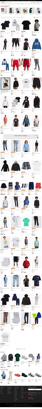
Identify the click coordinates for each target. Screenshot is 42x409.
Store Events (15, 396)
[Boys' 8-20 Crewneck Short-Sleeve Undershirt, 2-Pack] (5, 25)
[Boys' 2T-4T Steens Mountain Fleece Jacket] (4, 186)
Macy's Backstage (15, 391)
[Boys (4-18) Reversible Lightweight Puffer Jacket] (4, 375)
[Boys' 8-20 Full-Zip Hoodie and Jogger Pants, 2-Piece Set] (36, 299)
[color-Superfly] (4, 158)
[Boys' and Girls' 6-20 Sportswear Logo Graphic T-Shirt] (5, 102)
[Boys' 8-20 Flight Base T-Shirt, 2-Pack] (5, 299)
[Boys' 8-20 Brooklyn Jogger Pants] (36, 222)
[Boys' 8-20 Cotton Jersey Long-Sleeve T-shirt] (26, 262)
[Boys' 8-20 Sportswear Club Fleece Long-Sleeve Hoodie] (16, 83)
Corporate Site (22, 390)
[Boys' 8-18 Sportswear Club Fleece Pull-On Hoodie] (26, 121)
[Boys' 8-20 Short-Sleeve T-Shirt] (26, 25)
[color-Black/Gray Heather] (22, 310)
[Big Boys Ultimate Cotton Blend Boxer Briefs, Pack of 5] (10, 186)
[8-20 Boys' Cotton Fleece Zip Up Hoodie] (36, 25)
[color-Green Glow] (32, 253)
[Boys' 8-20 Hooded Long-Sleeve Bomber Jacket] (16, 166)
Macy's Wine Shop (15, 393)
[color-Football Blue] (25, 55)
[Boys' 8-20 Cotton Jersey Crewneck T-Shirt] (36, 121)
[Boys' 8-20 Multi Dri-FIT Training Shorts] (26, 65)
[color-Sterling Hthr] (17, 194)
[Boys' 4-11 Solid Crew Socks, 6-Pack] (24, 186)
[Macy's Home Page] (3, 2)
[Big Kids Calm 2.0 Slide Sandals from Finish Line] (17, 375)
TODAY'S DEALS (7, 0)
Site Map (22, 395)
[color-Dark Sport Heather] (32, 35)
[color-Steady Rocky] (11, 214)
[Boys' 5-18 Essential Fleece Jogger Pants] (16, 222)
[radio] (1, 36)
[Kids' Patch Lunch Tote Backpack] (10, 357)
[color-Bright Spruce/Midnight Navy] (21, 131)
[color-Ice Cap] (3, 158)
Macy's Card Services (9, 392)
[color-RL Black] (24, 272)
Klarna (1, 389)
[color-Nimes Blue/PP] (36, 194)
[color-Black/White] (22, 75)
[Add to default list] (6, 182)
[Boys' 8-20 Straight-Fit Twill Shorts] (38, 186)
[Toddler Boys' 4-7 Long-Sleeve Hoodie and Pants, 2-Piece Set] (16, 299)
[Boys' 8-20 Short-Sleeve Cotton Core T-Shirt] (36, 166)
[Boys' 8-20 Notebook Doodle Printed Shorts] (26, 166)
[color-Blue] (32, 57)
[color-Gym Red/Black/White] (21, 75)
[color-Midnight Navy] (13, 55)
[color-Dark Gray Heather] (12, 55)
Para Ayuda (1, 391)
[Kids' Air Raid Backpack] (4, 357)
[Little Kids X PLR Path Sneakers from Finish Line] (24, 375)
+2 (5, 367)
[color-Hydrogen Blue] (3, 113)
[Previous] (11, 64)
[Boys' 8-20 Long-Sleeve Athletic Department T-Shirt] (5, 242)
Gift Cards (8, 390)
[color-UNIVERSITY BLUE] (23, 36)
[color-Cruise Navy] (25, 272)
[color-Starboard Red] (35, 194)
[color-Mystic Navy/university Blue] (3, 234)
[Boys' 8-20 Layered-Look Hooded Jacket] (26, 299)
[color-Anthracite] (12, 233)
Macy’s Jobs (22, 393)
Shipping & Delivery (2, 393)
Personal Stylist (15, 394)
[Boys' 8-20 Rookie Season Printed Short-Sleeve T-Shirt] (16, 242)
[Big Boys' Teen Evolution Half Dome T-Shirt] (5, 44)
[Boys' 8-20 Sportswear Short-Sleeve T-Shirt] (26, 281)
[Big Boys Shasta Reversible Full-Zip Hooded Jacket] (36, 102)
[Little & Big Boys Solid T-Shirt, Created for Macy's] (17, 186)
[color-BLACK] (21, 36)
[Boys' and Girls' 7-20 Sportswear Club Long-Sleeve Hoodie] (5, 121)
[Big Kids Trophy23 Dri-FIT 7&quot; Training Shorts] (16, 65)
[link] (5, 34)
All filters (37, 135)
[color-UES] (12, 214)
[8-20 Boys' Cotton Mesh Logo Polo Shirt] (26, 222)
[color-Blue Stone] (13, 214)
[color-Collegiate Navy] (3, 194)
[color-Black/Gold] (21, 310)
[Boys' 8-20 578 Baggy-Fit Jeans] (5, 318)
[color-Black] (11, 55)
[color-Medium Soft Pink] (10, 366)
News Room (22, 394)
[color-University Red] (24, 55)
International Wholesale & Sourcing (24, 392)
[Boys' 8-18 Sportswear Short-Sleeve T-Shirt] (16, 121)
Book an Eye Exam (15, 398)
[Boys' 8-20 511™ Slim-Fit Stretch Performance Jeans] (5, 146)
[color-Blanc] (32, 177)
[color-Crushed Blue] (4, 194)
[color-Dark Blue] (23, 194)
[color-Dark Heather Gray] (28, 365)
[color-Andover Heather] (23, 272)
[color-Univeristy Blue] (13, 273)
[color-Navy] (17, 365)
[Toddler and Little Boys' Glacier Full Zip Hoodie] (36, 146)
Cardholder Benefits (9, 389)
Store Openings (15, 397)
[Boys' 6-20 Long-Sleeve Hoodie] (5, 166)
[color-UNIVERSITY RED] (22, 36)
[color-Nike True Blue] (23, 310)
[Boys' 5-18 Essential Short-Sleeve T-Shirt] (5, 202)
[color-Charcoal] (22, 194)
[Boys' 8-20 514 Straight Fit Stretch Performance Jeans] (16, 202)
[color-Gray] (21, 194)
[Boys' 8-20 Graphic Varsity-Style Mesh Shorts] (16, 262)
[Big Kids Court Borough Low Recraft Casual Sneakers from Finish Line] (38, 375)
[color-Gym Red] (12, 273)
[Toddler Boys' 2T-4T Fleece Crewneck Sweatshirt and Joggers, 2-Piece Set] (31, 357)
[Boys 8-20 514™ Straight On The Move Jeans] (16, 146)
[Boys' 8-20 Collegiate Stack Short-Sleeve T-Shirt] (36, 281)
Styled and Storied (22, 397)
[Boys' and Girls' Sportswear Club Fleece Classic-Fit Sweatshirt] (36, 202)
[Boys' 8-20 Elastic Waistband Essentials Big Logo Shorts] (31, 186)
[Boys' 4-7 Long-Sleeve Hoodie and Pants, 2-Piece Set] (5, 65)
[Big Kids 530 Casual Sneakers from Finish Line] (24, 357)
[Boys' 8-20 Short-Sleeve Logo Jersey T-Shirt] (26, 202)
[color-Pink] (3, 367)
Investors (22, 391)
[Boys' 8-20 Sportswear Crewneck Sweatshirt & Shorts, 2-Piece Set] (5, 281)
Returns (1, 392)
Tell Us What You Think (16, 399)
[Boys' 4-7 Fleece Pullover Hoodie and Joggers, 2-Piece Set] (16, 25)
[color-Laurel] (13, 233)
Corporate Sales (22, 389)
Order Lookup (2, 390)
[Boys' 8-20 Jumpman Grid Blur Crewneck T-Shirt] (36, 242)
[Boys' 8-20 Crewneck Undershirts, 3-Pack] (16, 102)
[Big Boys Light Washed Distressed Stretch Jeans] (16, 281)
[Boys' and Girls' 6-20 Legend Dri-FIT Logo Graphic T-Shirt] (26, 242)
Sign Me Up (35, 389)
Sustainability (22, 396)
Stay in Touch (15, 395)
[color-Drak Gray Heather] (22, 55)
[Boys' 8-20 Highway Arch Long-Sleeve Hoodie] (36, 44)
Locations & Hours (15, 389)
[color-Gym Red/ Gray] (4, 310)
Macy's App (15, 390)
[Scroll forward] (37, 137)
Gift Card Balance (8, 391)
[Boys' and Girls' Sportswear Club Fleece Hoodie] (26, 102)
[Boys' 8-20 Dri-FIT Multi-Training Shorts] (36, 83)
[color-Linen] (16, 382)
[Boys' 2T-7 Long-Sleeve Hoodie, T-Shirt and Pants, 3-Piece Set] (36, 318)
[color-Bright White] (16, 194)
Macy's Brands (15, 392)
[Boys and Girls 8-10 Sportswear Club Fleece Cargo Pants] (16, 44)
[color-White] (23, 55)
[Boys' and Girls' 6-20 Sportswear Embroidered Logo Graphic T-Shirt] (26, 44)
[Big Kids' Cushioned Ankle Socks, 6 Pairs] (5, 262)
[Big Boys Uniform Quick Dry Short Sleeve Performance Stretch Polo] (17, 357)
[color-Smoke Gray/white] (32, 75)
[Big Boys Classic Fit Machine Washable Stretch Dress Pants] (26, 318)
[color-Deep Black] (15, 194)
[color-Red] (18, 365)
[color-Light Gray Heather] (11, 233)
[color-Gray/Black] (22, 131)
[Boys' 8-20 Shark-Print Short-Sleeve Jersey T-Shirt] (5, 337)
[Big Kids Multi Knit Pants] (36, 65)
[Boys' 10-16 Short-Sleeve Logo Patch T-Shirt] (26, 83)
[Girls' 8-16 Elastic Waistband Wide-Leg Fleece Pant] (10, 375)
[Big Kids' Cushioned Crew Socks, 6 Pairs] (16, 318)
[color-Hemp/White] (3, 310)
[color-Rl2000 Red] (21, 272)
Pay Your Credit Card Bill (9, 393)
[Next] (9, 64)
